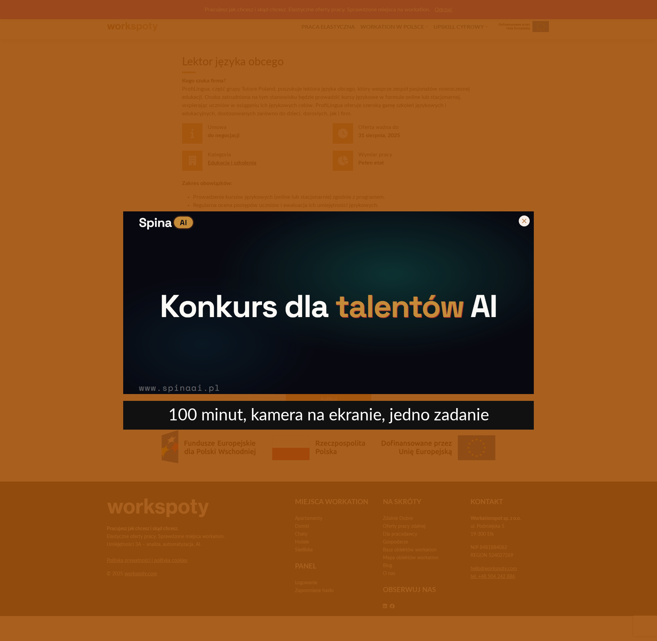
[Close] (524, 220)
